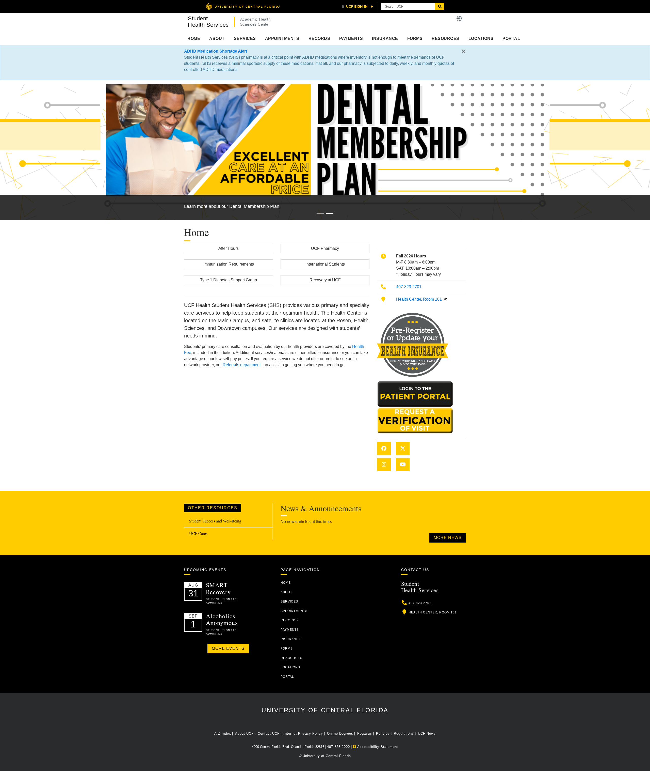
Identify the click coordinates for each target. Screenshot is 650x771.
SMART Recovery (218, 588)
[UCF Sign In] (357, 6)
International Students (325, 264)
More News (448, 537)
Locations (481, 38)
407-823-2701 (408, 287)
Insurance (385, 38)
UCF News (427, 733)
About (217, 38)
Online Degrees (340, 733)
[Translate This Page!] (459, 19)
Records (319, 38)
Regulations (404, 733)
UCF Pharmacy (325, 248)
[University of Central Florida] (243, 6)
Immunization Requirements (228, 264)
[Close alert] (463, 51)
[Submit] (439, 6)
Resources (445, 38)
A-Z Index (222, 733)
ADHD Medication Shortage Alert (215, 51)
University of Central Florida (325, 710)
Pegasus (364, 733)
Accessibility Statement (377, 747)
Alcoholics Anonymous (222, 619)
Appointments (282, 38)
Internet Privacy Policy (303, 733)
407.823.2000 (338, 747)
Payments (351, 38)
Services (245, 38)
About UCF (244, 733)
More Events (228, 648)
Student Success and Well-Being (215, 520)
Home (193, 38)
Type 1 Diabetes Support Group (228, 280)
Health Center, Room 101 (419, 299)
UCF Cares (198, 533)
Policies (383, 733)
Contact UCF (269, 733)
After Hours (228, 248)
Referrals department (242, 365)
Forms (415, 38)
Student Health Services (208, 21)
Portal (511, 38)
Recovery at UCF (325, 280)
